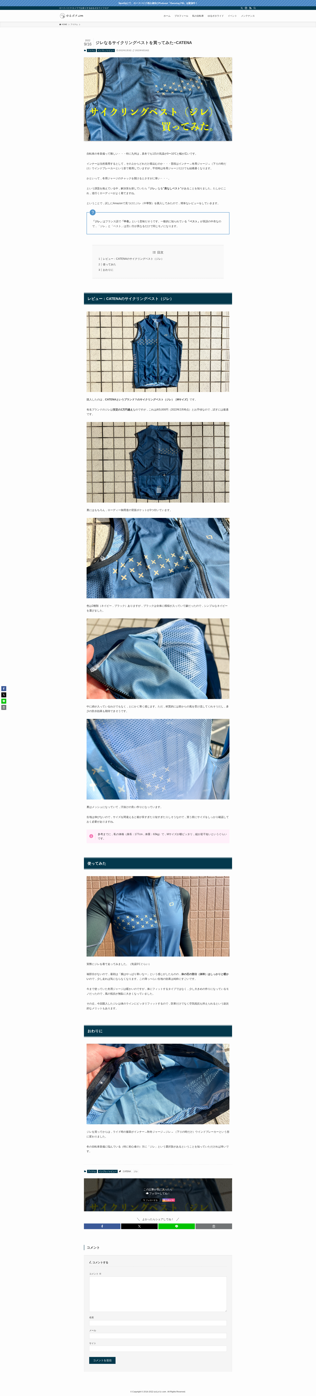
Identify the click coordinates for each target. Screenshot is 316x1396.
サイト (92, 1343)
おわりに (108, 269)
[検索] (254, 8)
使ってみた (109, 264)
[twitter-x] (242, 8)
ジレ (136, 1171)
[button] (102, 1226)
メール (92, 1330)
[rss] (250, 8)
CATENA (127, 1171)
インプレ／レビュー (106, 50)
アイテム (91, 50)
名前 (91, 1317)
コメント (95, 1273)
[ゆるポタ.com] (71, 16)
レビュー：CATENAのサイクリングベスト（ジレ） (133, 258)
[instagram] (246, 8)
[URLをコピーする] (214, 1226)
